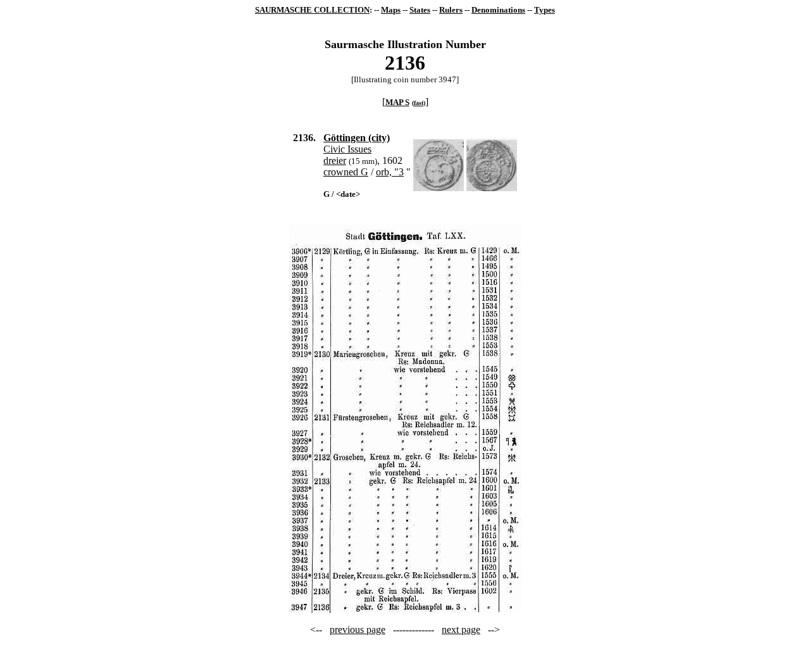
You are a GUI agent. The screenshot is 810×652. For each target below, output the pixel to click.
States (419, 10)
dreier (334, 160)
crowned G (345, 171)
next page (461, 629)
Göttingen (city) (356, 137)
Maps (391, 10)
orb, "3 (390, 171)
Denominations (498, 10)
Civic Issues (347, 149)
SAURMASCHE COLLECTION (312, 10)
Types (544, 10)
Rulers (451, 10)
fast (418, 102)
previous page (357, 629)
